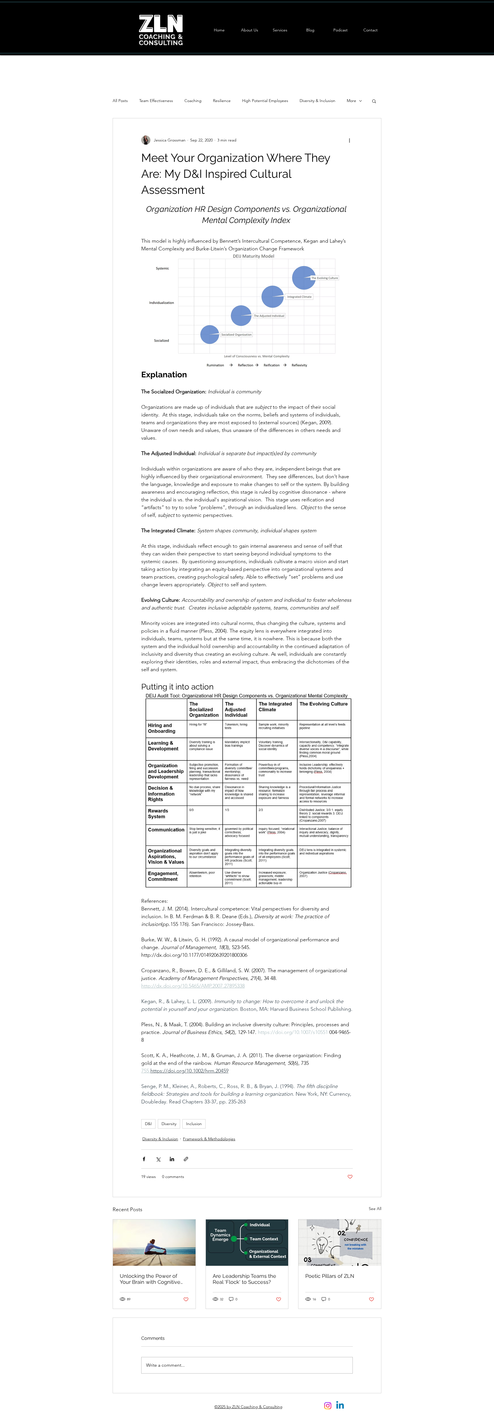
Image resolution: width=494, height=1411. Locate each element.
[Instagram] (327, 1405)
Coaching (193, 100)
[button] (374, 101)
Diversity (169, 1123)
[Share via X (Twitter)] (158, 1159)
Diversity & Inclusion (317, 100)
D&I (148, 1123)
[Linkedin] (340, 1405)
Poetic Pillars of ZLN (329, 1276)
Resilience (222, 100)
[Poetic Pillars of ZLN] (339, 1242)
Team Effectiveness (156, 100)
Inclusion (194, 1123)
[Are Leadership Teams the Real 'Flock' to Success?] (247, 1242)
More (351, 100)
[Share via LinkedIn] (172, 1159)
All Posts (120, 100)
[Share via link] (186, 1159)
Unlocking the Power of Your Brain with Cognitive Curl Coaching (150, 1279)
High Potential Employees (265, 100)
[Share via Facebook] (144, 1159)
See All (375, 1208)
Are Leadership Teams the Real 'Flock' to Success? (244, 1279)
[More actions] (349, 140)
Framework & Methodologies (209, 1138)
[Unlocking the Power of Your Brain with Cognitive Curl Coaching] (154, 1242)
